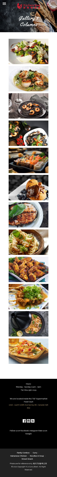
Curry (35, 453)
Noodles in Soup (37, 456)
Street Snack (27, 459)
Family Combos (23, 453)
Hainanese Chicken (18, 456)
